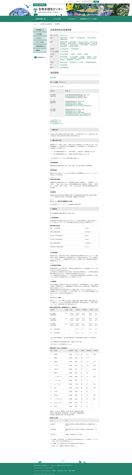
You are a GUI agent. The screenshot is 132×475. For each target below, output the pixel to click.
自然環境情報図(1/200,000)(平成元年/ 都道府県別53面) (78, 105)
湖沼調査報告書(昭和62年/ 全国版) (73, 102)
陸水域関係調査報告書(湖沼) (71, 97)
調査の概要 (53, 77)
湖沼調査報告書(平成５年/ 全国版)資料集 (74, 112)
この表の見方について (55, 120)
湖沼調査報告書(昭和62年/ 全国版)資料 (74, 104)
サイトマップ (71, 1)
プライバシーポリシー (45, 470)
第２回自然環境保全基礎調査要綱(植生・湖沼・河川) (77, 94)
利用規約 (54, 470)
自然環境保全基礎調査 (46, 24)
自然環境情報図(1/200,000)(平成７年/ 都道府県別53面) (78, 113)
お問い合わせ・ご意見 (62, 470)
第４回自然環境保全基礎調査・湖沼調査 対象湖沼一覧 (77, 115)
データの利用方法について (56, 123)
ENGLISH (78, 1)
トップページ (36, 470)
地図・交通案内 (72, 470)
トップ (35, 24)
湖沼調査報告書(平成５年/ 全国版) (73, 110)
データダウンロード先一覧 (56, 86)
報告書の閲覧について (55, 121)
